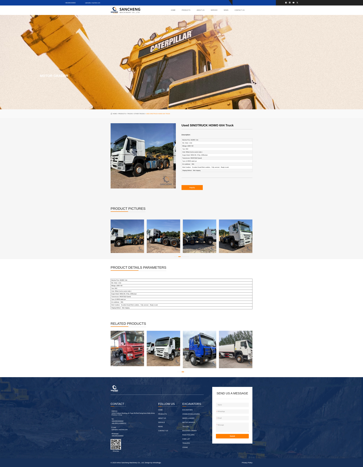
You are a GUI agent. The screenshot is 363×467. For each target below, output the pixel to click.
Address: (115, 411)
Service (214, 10)
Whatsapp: (115, 433)
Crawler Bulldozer (191, 414)
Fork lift (186, 439)
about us (200, 10)
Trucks (130, 113)
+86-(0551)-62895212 (119, 423)
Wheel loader (188, 418)
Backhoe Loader (189, 431)
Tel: (113, 419)
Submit (232, 436)
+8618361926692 (70, 3)
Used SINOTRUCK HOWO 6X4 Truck (158, 113)
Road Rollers (188, 435)
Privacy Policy (247, 463)
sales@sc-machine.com (92, 3)
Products (186, 10)
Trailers (186, 443)
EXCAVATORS (187, 410)
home (173, 10)
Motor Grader (188, 422)
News (226, 10)
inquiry (192, 187)
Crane (185, 447)
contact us (240, 10)
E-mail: (114, 427)
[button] (174, 256)
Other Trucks (139, 113)
